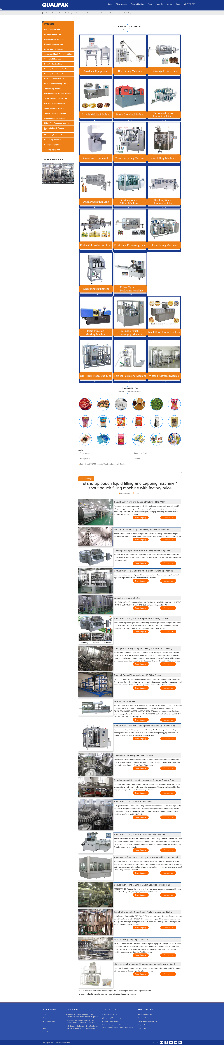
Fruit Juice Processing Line (55, 84)
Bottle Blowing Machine (53, 49)
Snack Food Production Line (55, 98)
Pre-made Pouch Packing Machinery (54, 129)
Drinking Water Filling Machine (56, 69)
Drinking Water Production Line (56, 74)
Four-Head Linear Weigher (148, 1021)
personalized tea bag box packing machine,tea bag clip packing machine (109, 994)
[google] (175, 1042)
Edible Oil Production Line (54, 79)
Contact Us (168, 517)
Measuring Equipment (53, 135)
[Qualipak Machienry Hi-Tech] (58, 4)
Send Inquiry (140, 517)
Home (110, 4)
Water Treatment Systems (54, 108)
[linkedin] (180, 1042)
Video (150, 4)
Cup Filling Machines (52, 140)
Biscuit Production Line (53, 44)
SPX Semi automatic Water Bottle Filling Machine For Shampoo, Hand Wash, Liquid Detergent (116, 991)
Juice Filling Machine (52, 89)
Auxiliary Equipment (52, 150)
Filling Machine (121, 4)
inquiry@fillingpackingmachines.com (118, 1018)
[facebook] (166, 1042)
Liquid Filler (142, 1028)
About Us (159, 4)
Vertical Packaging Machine (55, 113)
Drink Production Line (53, 64)
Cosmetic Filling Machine (54, 59)
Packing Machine (137, 4)
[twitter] (171, 1042)
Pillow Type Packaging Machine (57, 123)
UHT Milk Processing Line (54, 103)
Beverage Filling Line (52, 34)
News (178, 4)
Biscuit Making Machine (53, 39)
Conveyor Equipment (52, 145)
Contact (169, 4)
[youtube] (161, 1042)
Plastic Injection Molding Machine (57, 93)
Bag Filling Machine (52, 29)
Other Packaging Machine (54, 118)
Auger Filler (142, 1025)
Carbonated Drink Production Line (58, 54)
